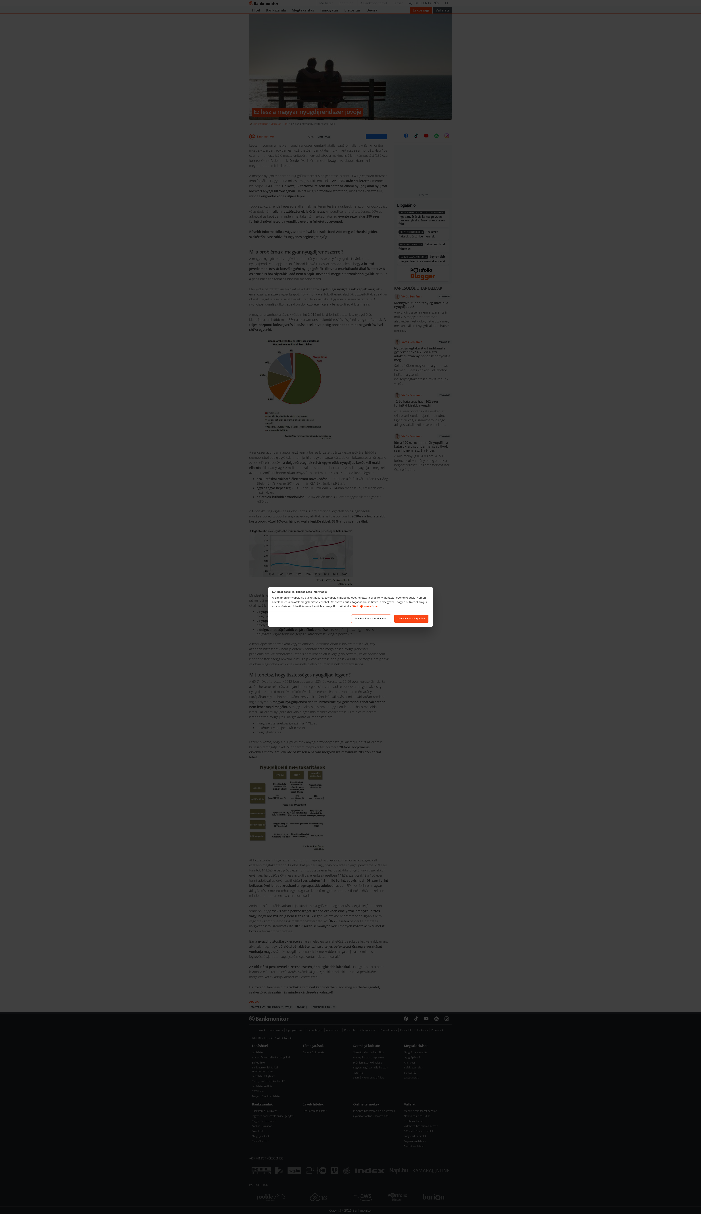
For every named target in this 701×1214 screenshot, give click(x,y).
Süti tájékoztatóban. (365, 606)
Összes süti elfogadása (411, 618)
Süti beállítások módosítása (371, 618)
